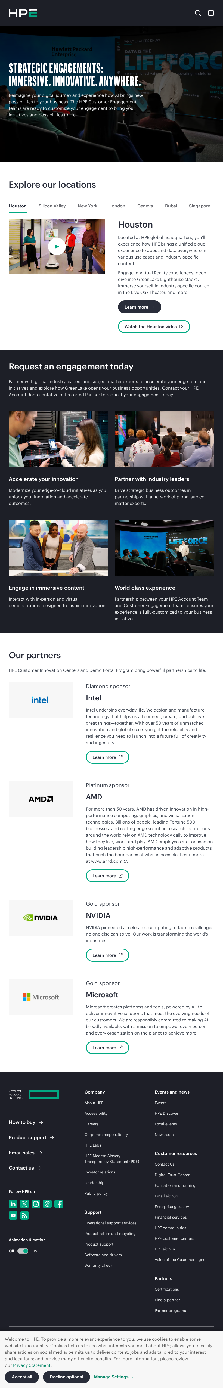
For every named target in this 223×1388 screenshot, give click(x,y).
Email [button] (22, 1153)
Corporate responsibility (106, 1134)
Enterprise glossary (172, 1206)
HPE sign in (165, 1249)
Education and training (175, 1185)
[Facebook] (58, 1204)
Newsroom (164, 1134)
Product (28, 1137)
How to (22, 1122)
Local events (166, 1124)
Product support (99, 1244)
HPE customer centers (174, 1238)
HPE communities (170, 1227)
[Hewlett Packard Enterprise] (23, 13)
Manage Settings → (114, 1377)
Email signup (166, 1196)
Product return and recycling (110, 1233)
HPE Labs (93, 1145)
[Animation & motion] (22, 1251)
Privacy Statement (32, 1365)
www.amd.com (107, 861)
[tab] (18, 205)
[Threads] (47, 1204)
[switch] (19, 1251)
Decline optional (66, 1377)
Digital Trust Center (172, 1174)
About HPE (94, 1102)
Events (160, 1102)
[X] (24, 1204)
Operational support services (111, 1223)
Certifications (167, 1289)
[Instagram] (36, 1204)
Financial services (171, 1217)
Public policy (96, 1193)
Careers (91, 1124)
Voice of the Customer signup (181, 1259)
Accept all (22, 1377)
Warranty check (98, 1265)
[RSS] (24, 1215)
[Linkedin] (13, 1204)
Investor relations (100, 1172)
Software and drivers (103, 1254)
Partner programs (170, 1310)
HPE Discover (166, 1113)
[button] (198, 13)
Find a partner (167, 1299)
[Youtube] (13, 1215)
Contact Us (165, 1164)
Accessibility (96, 1113)
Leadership (94, 1182)
